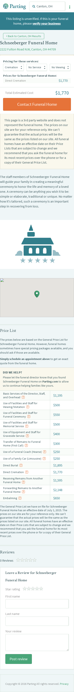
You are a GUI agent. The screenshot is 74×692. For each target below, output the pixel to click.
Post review (19, 659)
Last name (12, 614)
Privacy (64, 684)
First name (12, 596)
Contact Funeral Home (37, 104)
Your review (13, 631)
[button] (69, 7)
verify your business (46, 23)
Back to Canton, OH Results (24, 36)
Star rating (12, 589)
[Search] (34, 6)
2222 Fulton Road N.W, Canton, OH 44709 (28, 49)
